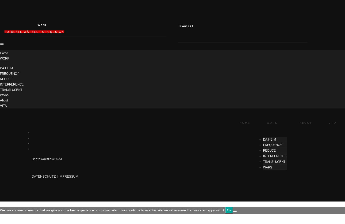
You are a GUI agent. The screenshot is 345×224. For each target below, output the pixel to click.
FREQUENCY (9, 73)
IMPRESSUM (68, 176)
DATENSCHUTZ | (45, 176)
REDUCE (6, 79)
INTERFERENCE (12, 84)
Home (4, 53)
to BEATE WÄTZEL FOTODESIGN (34, 31)
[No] (235, 211)
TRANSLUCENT (11, 90)
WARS (4, 95)
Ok (229, 210)
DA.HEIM (6, 68)
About (4, 100)
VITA (3, 106)
